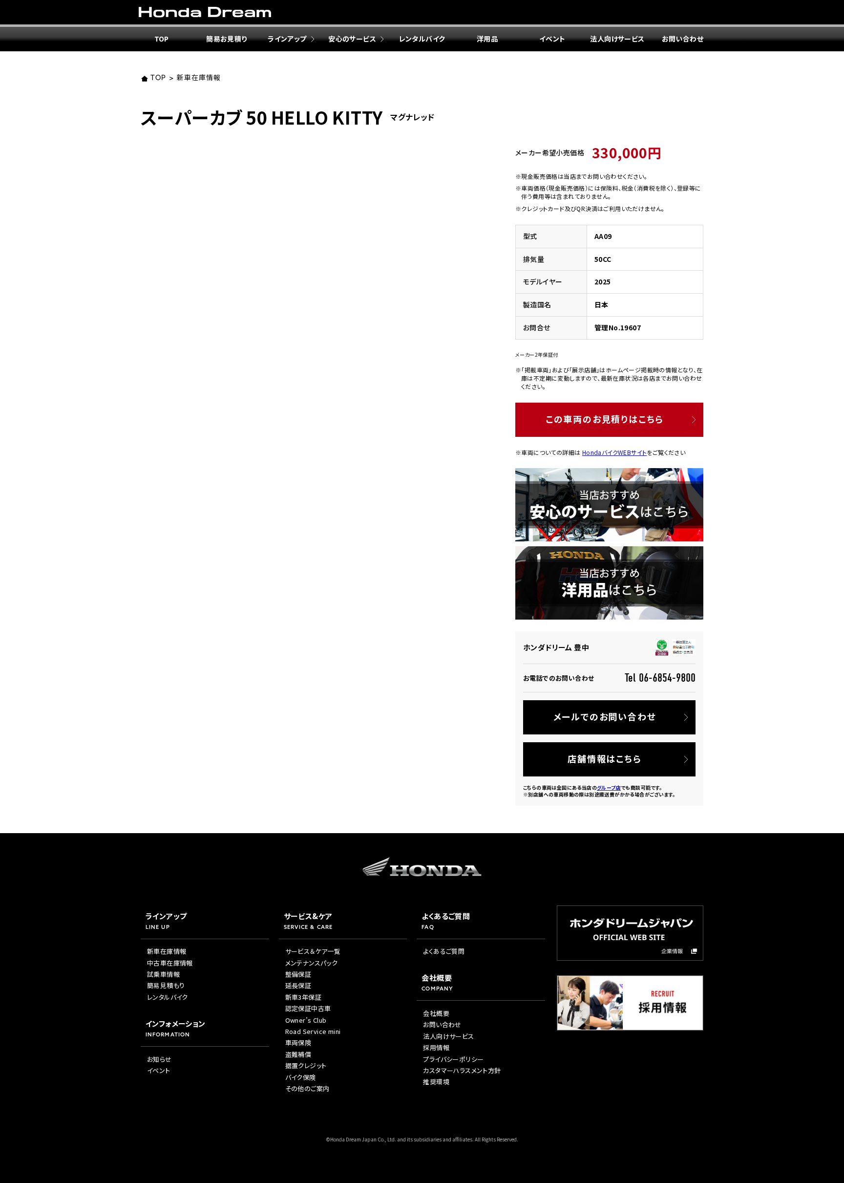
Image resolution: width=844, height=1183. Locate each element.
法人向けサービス (617, 38)
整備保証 (298, 974)
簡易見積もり (166, 985)
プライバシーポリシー (453, 1059)
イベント (552, 38)
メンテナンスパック (311, 963)
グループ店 (609, 787)
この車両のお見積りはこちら (605, 418)
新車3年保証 (303, 997)
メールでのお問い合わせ (604, 716)
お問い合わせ (682, 38)
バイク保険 (300, 1077)
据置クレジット (306, 1065)
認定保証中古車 (308, 1008)
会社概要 (436, 1013)
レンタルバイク (422, 38)
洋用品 (487, 38)
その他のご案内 (307, 1088)
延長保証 (298, 985)
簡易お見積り (226, 38)
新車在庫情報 (198, 78)
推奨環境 (436, 1081)
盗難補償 (298, 1054)
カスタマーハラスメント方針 (462, 1070)
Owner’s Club (306, 1020)
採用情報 (436, 1047)
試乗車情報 (163, 974)
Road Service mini (313, 1031)
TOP (161, 38)
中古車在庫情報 (170, 963)
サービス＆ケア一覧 (313, 951)
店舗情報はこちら (604, 758)
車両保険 (298, 1042)
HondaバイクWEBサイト (614, 452)
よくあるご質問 (443, 951)
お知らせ (159, 1059)
